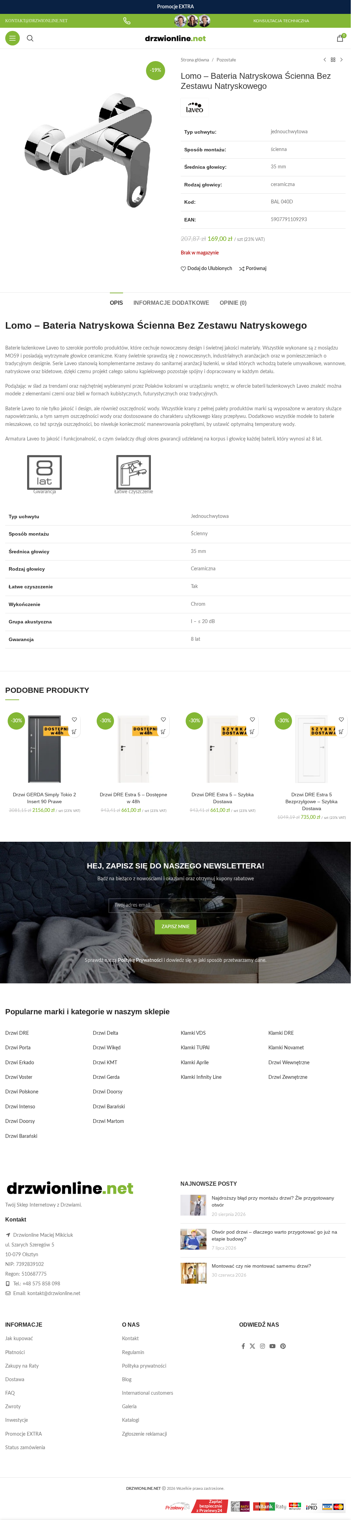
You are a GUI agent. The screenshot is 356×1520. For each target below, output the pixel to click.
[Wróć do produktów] (333, 60)
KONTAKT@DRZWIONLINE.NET (36, 20)
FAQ (10, 1393)
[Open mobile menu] (12, 38)
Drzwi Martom (108, 1121)
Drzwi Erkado (19, 1062)
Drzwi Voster (18, 1077)
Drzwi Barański (21, 1136)
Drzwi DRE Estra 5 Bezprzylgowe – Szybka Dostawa (311, 801)
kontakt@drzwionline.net (53, 1293)
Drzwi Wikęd (107, 1047)
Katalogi (130, 1420)
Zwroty (13, 1406)
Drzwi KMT (105, 1062)
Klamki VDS (193, 1033)
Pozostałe (226, 60)
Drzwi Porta (18, 1047)
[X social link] (253, 1346)
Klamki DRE (281, 1033)
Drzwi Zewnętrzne (287, 1077)
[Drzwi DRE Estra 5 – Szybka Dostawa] (222, 749)
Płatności (15, 1352)
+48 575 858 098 (41, 1284)
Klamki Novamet (286, 1047)
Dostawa (14, 1379)
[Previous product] (325, 60)
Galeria (129, 1406)
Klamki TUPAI (195, 1047)
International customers (147, 1393)
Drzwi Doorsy (20, 1121)
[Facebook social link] (243, 1346)
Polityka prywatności (144, 1366)
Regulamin (133, 1352)
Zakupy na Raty (22, 1366)
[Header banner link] (175, 7)
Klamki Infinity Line (201, 1077)
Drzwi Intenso (20, 1107)
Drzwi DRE (17, 1033)
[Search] (30, 38)
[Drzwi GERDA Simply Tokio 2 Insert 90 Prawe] (44, 749)
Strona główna (195, 60)
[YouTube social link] (272, 1346)
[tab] (116, 302)
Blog (126, 1379)
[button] (74, 731)
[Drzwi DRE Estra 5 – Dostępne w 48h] (133, 749)
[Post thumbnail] (193, 1206)
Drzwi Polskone (21, 1092)
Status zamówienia (25, 1447)
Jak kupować (19, 1338)
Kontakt (130, 1338)
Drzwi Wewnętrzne (288, 1062)
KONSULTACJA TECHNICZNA (281, 21)
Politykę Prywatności (140, 960)
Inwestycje (16, 1420)
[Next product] (341, 60)
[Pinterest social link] (283, 1346)
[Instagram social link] (262, 1346)
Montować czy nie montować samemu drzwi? (261, 1266)
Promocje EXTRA (23, 1434)
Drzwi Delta (105, 1033)
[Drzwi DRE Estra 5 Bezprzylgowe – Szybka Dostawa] (311, 749)
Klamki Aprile (195, 1062)
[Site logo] (175, 38)
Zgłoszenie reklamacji (144, 1434)
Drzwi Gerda (106, 1077)
